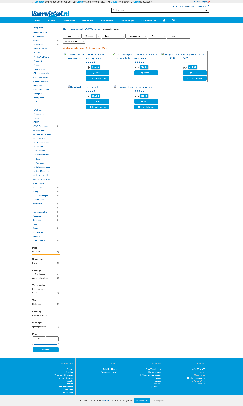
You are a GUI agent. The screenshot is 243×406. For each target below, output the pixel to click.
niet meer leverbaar (45, 278)
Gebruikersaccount (65, 387)
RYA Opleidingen (41, 196)
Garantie (69, 381)
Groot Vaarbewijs (41, 77)
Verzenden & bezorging (63, 375)
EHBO (36, 122)
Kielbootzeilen (41, 138)
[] (156, 387)
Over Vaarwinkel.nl (153, 369)
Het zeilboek (92, 87)
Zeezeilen (39, 147)
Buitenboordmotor (42, 167)
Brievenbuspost (45, 289)
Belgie (36, 191)
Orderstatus (68, 390)
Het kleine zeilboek (144, 87)
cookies (106, 400)
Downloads (37, 220)
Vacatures (157, 384)
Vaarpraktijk (37, 216)
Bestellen (69, 372)
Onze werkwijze (154, 372)
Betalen (70, 384)
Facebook (200, 384)
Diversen (36, 228)
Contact (70, 369)
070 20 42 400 (181, 6)
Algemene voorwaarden (151, 375)
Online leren (39, 200)
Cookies (158, 381)
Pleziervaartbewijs (41, 73)
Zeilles (36, 118)
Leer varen (38, 187)
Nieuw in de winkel (40, 32)
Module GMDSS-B (41, 57)
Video (35, 224)
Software (36, 208)
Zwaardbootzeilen (43, 134)
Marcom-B (38, 61)
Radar (36, 106)
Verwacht (36, 236)
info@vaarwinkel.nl (198, 6)
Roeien (38, 159)
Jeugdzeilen (40, 130)
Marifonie (37, 53)
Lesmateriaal (69, 21)
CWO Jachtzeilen (42, 179)
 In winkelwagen (97, 78)
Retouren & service (65, 378)
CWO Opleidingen (93, 29)
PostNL (45, 293)
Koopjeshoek (38, 232)
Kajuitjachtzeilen (42, 142)
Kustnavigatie (39, 69)
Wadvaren (38, 110)
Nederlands (45, 304)
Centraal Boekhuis (45, 315)
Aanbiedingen (127, 21)
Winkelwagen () (202, 1)
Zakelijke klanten (110, 369)
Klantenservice (148, 21)
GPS (36, 102)
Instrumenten (107, 21)
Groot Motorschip (42, 171)
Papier (45, 263)
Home (38, 21)
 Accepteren (142, 400)
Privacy (158, 378)
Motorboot (39, 163)
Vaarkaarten (87, 21)
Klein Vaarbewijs (40, 49)
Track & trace (67, 392)
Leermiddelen (39, 183)
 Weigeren (158, 400)
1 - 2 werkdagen (45, 274)
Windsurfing (40, 151)
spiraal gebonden (45, 327)
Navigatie (38, 94)
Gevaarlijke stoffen (41, 89)
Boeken (51, 21)
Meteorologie (39, 114)
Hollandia (45, 252)
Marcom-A (38, 65)
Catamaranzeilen (42, 155)
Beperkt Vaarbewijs (42, 81)
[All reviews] (91, 62)
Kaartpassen (39, 98)
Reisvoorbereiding (42, 175)
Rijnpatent (38, 85)
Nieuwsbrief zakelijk (109, 372)
